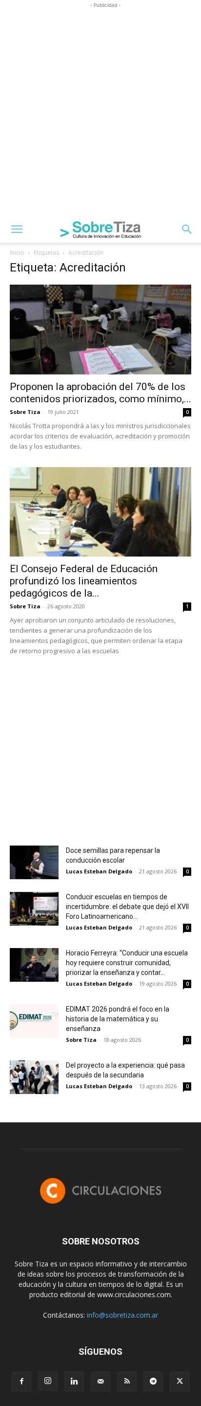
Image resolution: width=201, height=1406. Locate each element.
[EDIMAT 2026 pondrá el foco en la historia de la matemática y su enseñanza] (34, 1021)
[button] (16, 229)
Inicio (17, 252)
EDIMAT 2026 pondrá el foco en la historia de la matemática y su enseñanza (117, 1019)
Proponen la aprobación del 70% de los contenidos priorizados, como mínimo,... (100, 393)
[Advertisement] (100, 110)
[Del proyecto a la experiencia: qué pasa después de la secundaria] (34, 1077)
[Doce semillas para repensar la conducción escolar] (34, 862)
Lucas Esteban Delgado (99, 871)
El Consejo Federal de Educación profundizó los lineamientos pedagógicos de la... (84, 581)
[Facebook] (21, 1381)
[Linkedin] (74, 1381)
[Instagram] (48, 1381)
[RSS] (127, 1381)
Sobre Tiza (25, 411)
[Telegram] (153, 1381)
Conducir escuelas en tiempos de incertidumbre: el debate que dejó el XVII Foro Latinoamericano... (127, 906)
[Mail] (100, 1381)
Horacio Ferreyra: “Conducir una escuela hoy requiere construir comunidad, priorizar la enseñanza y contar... (127, 962)
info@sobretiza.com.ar (122, 1315)
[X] (179, 1381)
